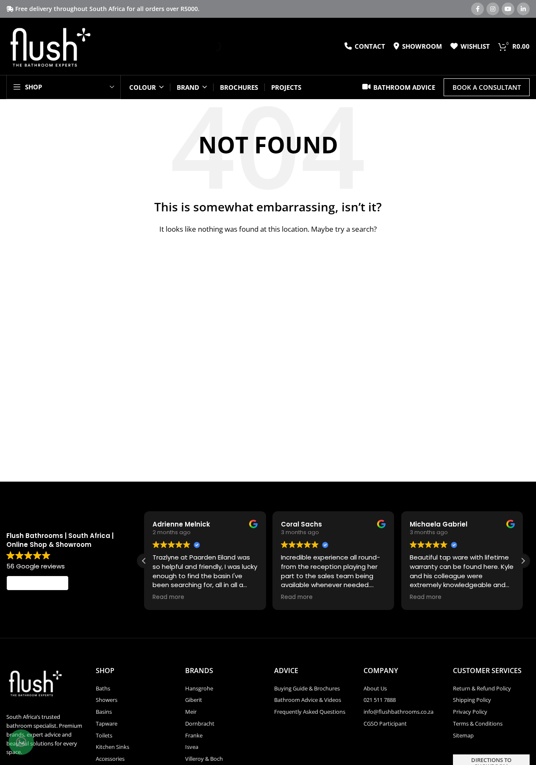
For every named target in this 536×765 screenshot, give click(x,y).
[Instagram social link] (492, 9)
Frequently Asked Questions (309, 711)
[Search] (209, 46)
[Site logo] (49, 46)
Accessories (110, 758)
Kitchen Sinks (112, 747)
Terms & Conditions (478, 723)
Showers (106, 700)
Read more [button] (168, 597)
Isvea (191, 747)
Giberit (193, 700)
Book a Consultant (487, 87)
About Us (375, 688)
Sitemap (463, 735)
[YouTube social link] (508, 9)
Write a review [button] (37, 583)
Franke (194, 735)
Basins (104, 711)
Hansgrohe (199, 688)
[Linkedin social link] (523, 9)
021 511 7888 (380, 700)
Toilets (104, 735)
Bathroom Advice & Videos (307, 700)
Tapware (106, 723)
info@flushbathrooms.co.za (398, 711)
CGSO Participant (385, 723)
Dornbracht (199, 723)
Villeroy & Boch (204, 758)
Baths (103, 688)
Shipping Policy (472, 700)
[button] (523, 560)
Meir (191, 711)
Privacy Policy (470, 711)
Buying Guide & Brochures (307, 688)
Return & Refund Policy (482, 688)
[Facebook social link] (477, 9)
